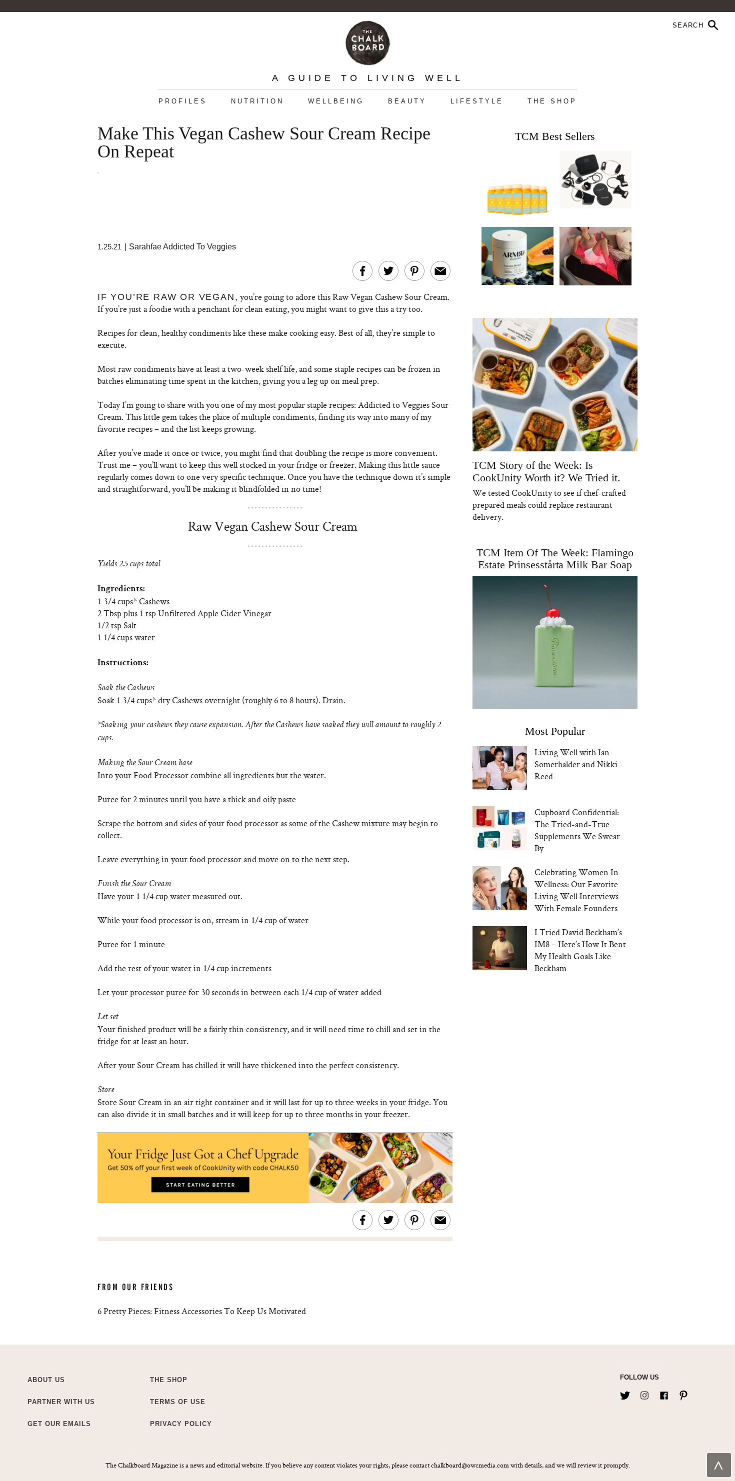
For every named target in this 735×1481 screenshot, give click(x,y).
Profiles (182, 101)
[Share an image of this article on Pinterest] (414, 270)
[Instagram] (645, 1394)
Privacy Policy (181, 1424)
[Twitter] (625, 1394)
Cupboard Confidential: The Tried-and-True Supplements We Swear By (577, 830)
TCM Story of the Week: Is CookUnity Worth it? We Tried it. (546, 471)
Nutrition (257, 101)
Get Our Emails (59, 1424)
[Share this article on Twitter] (388, 270)
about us (46, 1380)
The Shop (552, 101)
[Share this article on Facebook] (362, 270)
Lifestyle (477, 101)
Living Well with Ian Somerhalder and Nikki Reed (576, 764)
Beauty (407, 101)
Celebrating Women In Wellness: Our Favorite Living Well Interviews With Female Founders (576, 890)
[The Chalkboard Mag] (368, 40)
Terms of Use (178, 1402)
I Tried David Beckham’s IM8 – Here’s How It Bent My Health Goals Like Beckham (580, 950)
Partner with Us (61, 1402)
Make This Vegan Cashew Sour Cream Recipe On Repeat (264, 142)
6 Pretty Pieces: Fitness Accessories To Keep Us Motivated (202, 1311)
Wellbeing (336, 101)
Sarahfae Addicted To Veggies (182, 246)
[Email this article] (440, 270)
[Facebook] (664, 1394)
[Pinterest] (683, 1394)
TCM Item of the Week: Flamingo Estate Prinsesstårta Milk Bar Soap (555, 558)
